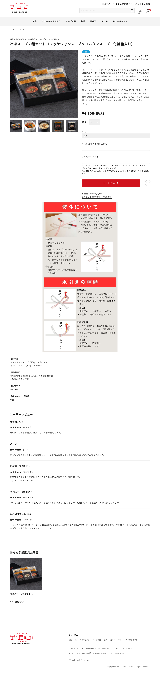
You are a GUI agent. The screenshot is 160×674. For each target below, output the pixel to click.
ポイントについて (129, 648)
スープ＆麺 (71, 21)
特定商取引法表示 (99, 653)
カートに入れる (111, 183)
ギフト (105, 21)
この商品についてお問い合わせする (97, 197)
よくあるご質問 (142, 3)
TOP (12, 29)
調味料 (93, 21)
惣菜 (83, 21)
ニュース (106, 3)
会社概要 (85, 653)
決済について (107, 648)
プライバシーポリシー (116, 653)
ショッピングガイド (122, 3)
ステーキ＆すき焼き (51, 21)
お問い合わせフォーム (80, 660)
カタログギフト (120, 21)
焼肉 (34, 21)
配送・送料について (93, 648)
